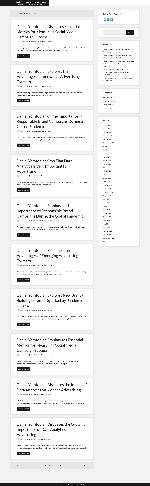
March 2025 (107, 160)
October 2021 (107, 234)
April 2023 (106, 210)
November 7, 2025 (35, 355)
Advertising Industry (109, 101)
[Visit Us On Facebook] (108, 20)
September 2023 (108, 192)
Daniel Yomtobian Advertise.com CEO (31, 2)
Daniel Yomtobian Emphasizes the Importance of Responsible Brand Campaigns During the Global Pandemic (50, 210)
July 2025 (106, 150)
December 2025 (108, 132)
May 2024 (106, 167)
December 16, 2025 (36, 131)
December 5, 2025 (35, 176)
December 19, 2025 (36, 86)
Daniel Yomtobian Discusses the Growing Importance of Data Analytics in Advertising (51, 429)
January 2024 (107, 178)
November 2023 (108, 185)
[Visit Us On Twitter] (105, 20)
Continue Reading (24, 56)
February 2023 (107, 217)
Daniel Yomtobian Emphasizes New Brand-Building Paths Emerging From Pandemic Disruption (116, 72)
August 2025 (107, 146)
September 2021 (108, 238)
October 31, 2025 (35, 394)
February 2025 (107, 164)
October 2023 (107, 189)
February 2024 (107, 174)
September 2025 (108, 143)
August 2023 (107, 196)
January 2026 (107, 129)
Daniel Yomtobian (23, 41)
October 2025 (107, 139)
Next (85, 466)
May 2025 (106, 153)
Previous (20, 466)
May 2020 (106, 241)
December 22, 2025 (36, 41)
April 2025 (106, 157)
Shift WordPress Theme (69, 484)
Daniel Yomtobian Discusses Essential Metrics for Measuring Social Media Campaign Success (48, 31)
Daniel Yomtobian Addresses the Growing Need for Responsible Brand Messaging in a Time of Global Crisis (118, 63)
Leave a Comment (47, 41)
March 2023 (107, 213)
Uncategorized (108, 108)
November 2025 (108, 136)
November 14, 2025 (36, 310)
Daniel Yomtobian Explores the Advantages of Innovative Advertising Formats (48, 76)
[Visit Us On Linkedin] (111, 20)
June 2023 (106, 203)
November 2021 (108, 231)
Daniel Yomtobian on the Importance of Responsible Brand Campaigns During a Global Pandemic (50, 121)
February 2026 (107, 125)
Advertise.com (107, 97)
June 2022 (106, 220)
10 (61, 466)
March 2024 (107, 171)
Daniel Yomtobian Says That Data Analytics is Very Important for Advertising (44, 166)
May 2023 (106, 206)
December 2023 (108, 181)
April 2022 (106, 227)
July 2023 (106, 199)
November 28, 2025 (36, 220)
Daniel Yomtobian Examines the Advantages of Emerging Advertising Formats (47, 255)
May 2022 (106, 224)
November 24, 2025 (36, 265)
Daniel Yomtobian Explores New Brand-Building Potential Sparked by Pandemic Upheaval (50, 300)
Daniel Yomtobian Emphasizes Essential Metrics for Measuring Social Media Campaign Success (50, 345)
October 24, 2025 (35, 439)
